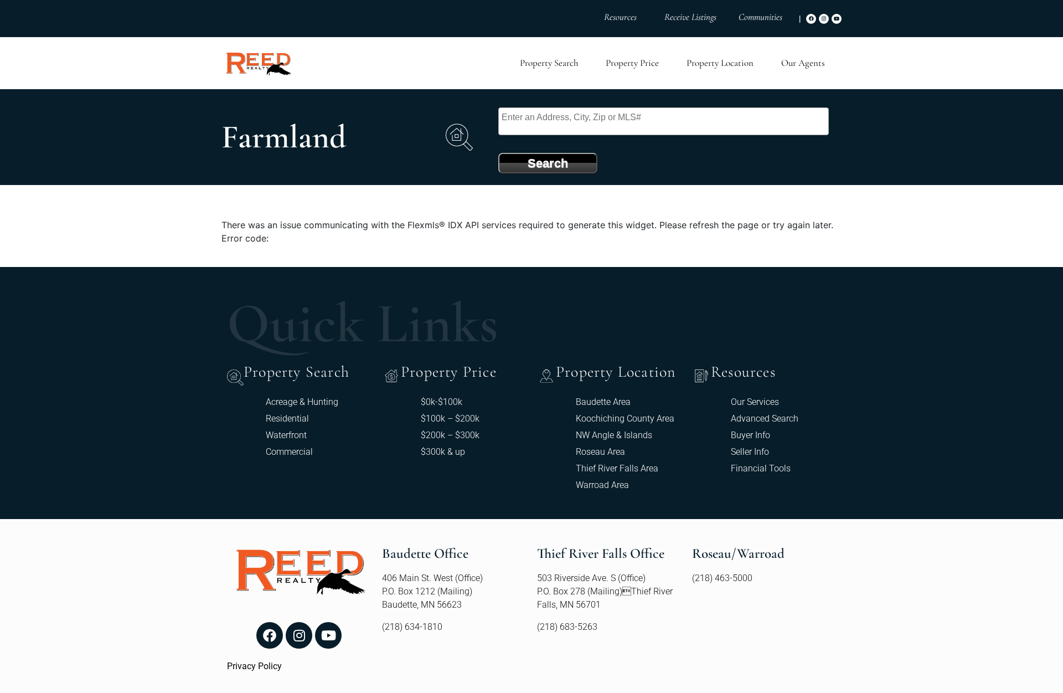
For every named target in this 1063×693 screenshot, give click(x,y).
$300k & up (443, 451)
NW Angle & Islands (614, 435)
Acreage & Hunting (302, 402)
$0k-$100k (441, 402)
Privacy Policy (254, 666)
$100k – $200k (450, 418)
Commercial (289, 451)
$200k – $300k (450, 435)
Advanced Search (764, 418)
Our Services (755, 402)
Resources (620, 17)
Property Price (632, 63)
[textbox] (666, 117)
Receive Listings (690, 17)
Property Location (720, 63)
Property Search (549, 63)
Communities (760, 17)
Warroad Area (602, 485)
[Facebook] (811, 19)
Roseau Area (600, 451)
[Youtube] (837, 19)
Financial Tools (761, 468)
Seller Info (750, 451)
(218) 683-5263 (567, 627)
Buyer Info (750, 435)
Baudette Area (603, 402)
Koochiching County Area (625, 418)
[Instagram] (824, 19)
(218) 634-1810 (412, 627)
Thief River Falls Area (617, 468)
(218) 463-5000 (722, 578)
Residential (287, 418)
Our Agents (803, 63)
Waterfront (286, 435)
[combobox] (663, 121)
